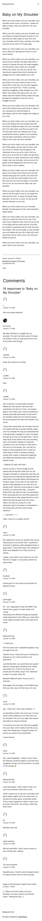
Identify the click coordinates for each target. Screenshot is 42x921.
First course (21, 261)
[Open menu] (38, 4)
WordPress (23, 917)
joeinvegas (7, 599)
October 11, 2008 (9, 886)
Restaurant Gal (8, 4)
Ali (4, 820)
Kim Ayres (7, 326)
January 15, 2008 (9, 308)
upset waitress (8, 841)
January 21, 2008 (9, 867)
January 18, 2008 (9, 844)
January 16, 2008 (9, 704)
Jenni (5, 702)
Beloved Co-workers (9, 261)
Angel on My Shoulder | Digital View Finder (19, 884)
